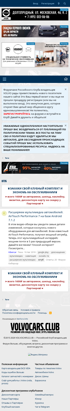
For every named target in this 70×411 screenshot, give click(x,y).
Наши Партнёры (10, 398)
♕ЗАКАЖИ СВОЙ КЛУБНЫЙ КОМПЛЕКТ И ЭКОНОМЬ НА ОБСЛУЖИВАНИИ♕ (35, 190)
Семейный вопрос (44, 394)
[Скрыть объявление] (65, 89)
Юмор (38, 398)
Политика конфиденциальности (18, 312)
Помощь (42, 312)
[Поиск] (65, 3)
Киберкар (13, 263)
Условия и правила (30, 309)
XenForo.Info (22, 319)
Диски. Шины (42, 376)
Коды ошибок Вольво (13, 372)
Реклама (64, 10)
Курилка (39, 402)
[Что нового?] (59, 3)
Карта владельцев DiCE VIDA (16, 368)
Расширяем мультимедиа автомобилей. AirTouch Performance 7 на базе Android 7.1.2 (35, 216)
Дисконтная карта (11, 394)
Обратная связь (10, 309)
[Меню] (4, 79)
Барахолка (40, 380)
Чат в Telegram (42, 406)
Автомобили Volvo (44, 372)
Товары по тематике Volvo (48, 368)
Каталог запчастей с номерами (17, 376)
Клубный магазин (11, 406)
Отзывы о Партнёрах (12, 402)
